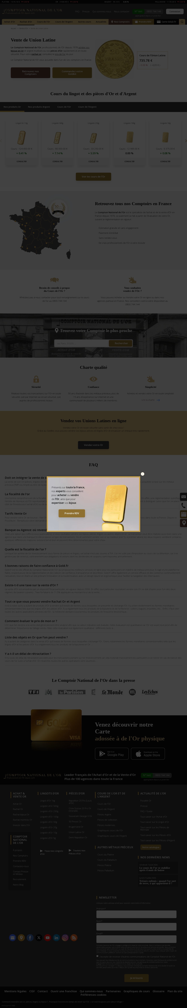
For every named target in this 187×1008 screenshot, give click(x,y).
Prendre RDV (72, 513)
